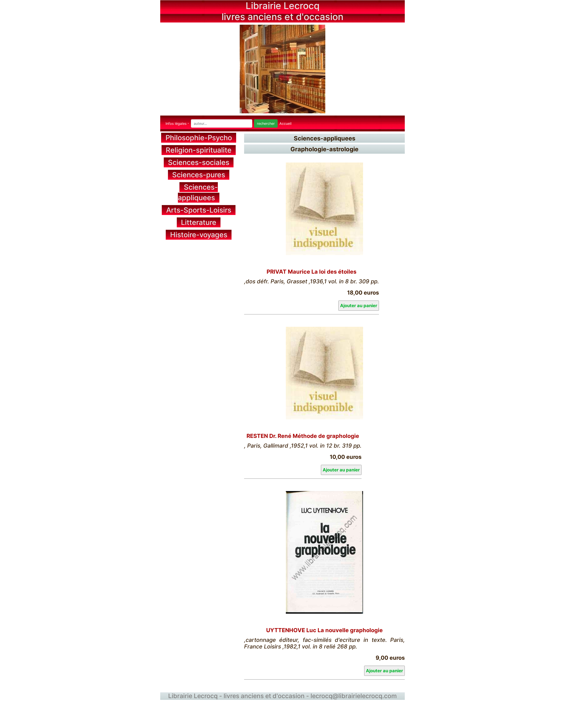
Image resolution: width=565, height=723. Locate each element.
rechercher (266, 123)
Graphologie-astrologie (324, 149)
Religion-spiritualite (199, 150)
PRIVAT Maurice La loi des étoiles (311, 271)
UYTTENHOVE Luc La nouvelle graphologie (324, 630)
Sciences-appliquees (324, 138)
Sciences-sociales (198, 162)
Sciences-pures (198, 174)
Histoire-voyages (198, 234)
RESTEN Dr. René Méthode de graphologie (303, 436)
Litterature (198, 222)
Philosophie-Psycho (199, 137)
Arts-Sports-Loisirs (198, 210)
